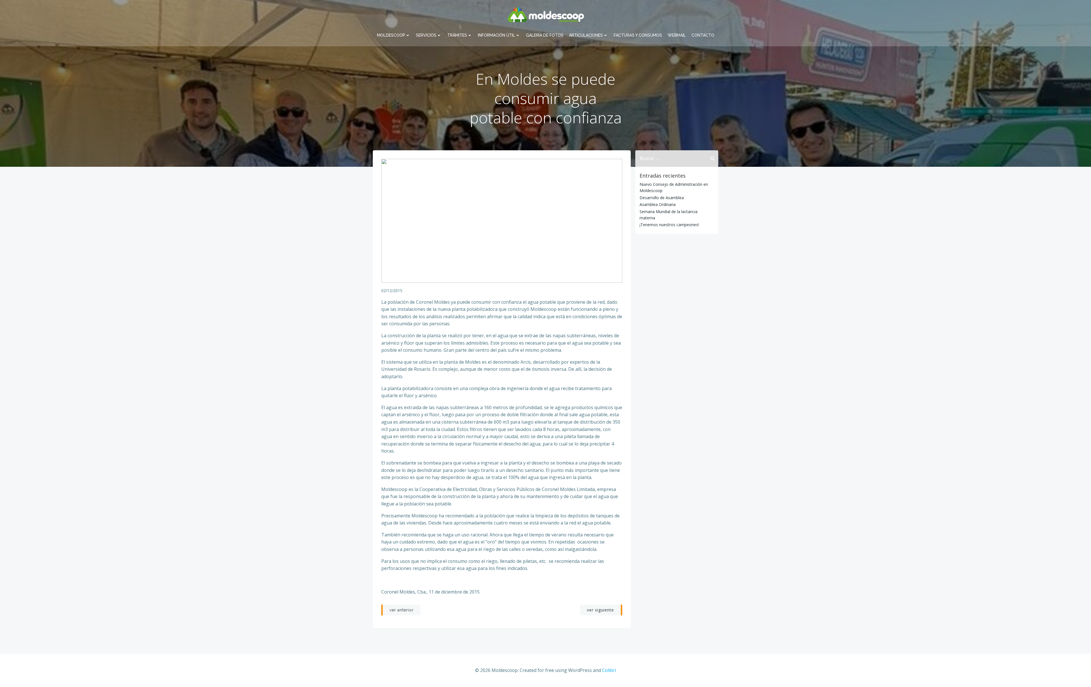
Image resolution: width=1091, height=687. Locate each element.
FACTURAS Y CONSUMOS (638, 35)
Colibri (609, 670)
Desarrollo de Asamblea (662, 197)
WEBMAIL (677, 35)
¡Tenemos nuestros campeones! (669, 224)
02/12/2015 (391, 290)
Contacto (703, 35)
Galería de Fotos (544, 35)
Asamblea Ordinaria (658, 204)
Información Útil (496, 35)
